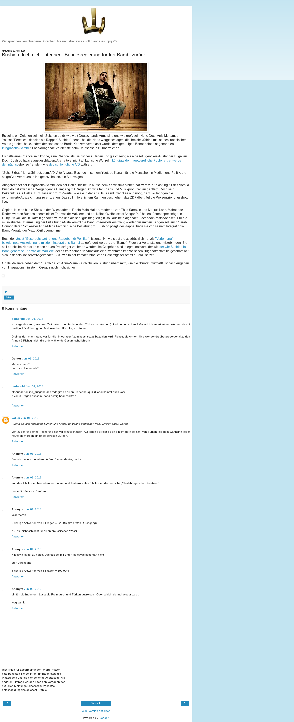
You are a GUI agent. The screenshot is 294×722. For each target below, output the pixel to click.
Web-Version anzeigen (96, 710)
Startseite (96, 703)
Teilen (9, 297)
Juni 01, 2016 (34, 318)
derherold (18, 318)
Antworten (18, 346)
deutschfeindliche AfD (64, 164)
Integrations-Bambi (15, 148)
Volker (16, 417)
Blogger (103, 717)
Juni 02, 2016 (32, 588)
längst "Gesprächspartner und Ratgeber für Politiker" (52, 238)
